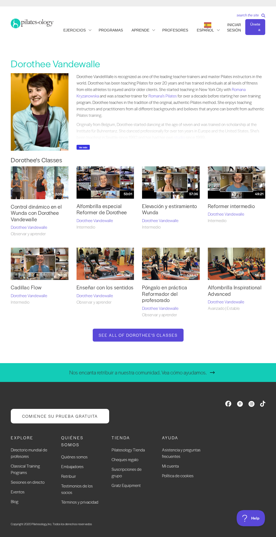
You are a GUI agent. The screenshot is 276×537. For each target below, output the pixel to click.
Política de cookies (178, 475)
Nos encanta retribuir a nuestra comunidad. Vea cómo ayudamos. (138, 372)
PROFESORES (175, 30)
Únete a (255, 27)
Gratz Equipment (126, 485)
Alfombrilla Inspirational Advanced (235, 290)
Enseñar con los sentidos (105, 287)
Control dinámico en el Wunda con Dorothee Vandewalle (36, 213)
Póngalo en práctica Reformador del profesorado (164, 294)
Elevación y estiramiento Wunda (169, 209)
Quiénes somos (74, 456)
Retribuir (68, 476)
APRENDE (140, 30)
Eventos (18, 491)
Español (205, 30)
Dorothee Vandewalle (29, 227)
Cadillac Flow (26, 287)
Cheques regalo (125, 459)
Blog (14, 501)
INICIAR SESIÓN (234, 27)
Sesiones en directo (27, 482)
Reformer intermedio (231, 206)
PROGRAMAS (111, 30)
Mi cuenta (170, 466)
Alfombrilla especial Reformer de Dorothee (102, 209)
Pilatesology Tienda (128, 449)
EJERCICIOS (74, 30)
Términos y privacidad (79, 502)
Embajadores (72, 466)
